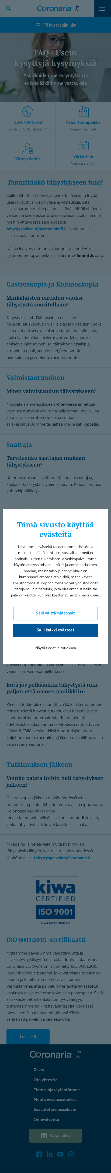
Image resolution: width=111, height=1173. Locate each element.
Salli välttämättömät (55, 613)
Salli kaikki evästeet (55, 630)
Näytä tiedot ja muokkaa (55, 647)
